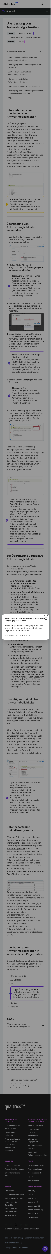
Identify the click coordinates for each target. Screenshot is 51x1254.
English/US (9, 635)
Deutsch (23, 635)
